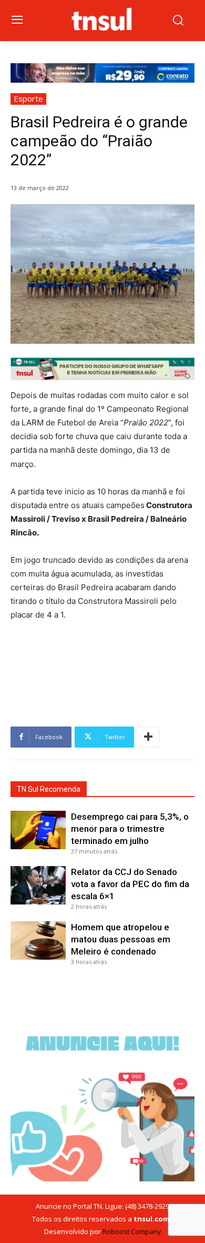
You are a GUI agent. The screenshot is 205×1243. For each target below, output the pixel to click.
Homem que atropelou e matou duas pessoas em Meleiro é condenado (120, 939)
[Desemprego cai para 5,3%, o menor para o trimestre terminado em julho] (38, 830)
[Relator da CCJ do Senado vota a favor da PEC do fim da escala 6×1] (38, 885)
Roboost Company (131, 1231)
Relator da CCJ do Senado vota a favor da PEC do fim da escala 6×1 (130, 884)
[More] (148, 737)
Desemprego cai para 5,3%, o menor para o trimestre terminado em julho (130, 828)
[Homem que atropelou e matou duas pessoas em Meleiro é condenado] (38, 940)
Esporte (28, 98)
